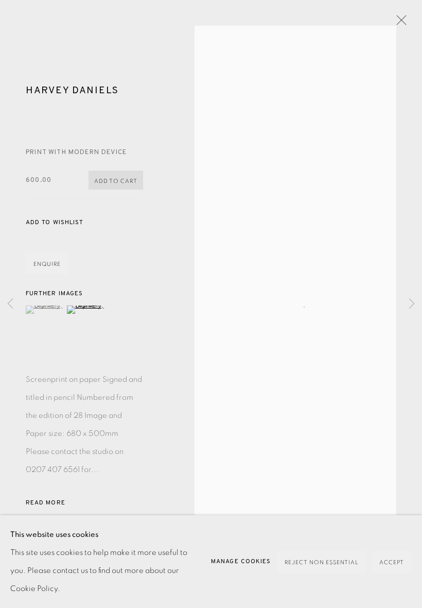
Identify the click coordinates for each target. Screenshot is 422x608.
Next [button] (411, 304)
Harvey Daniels (72, 91)
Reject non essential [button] (322, 562)
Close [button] (399, 23)
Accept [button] (391, 562)
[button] (54, 223)
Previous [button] (10, 304)
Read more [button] (45, 503)
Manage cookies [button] (241, 562)
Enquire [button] (47, 264)
